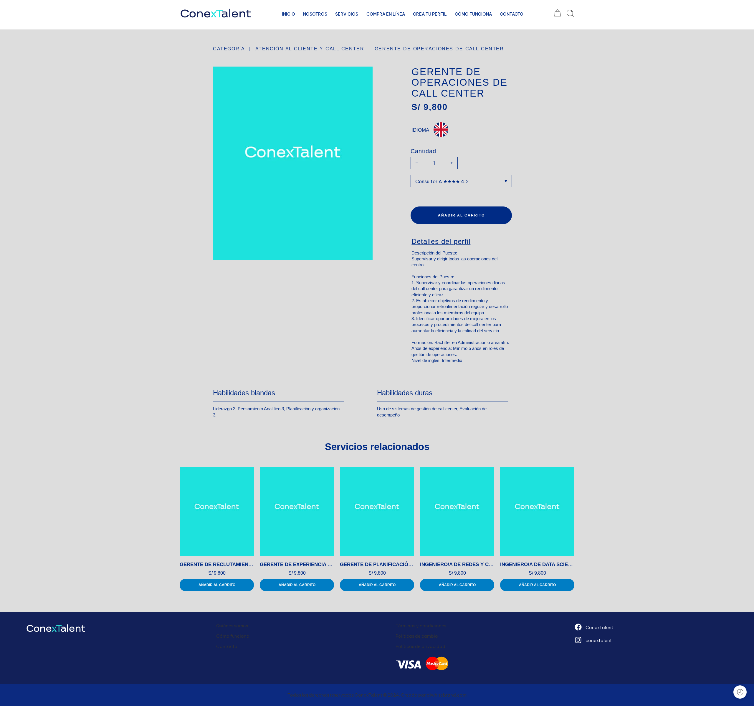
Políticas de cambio (417, 636)
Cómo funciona (232, 636)
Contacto (226, 646)
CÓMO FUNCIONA (473, 14)
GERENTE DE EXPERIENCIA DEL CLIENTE (297, 564)
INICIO (288, 14)
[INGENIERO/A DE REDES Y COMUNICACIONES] (457, 511)
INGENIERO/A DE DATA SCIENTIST (537, 564)
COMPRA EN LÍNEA (385, 14)
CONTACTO (511, 14)
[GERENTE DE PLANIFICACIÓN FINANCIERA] (377, 511)
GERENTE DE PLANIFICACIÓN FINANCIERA (377, 564)
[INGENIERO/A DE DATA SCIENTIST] (537, 511)
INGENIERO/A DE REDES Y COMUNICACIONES (457, 564)
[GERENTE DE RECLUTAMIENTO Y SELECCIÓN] (217, 511)
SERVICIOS (346, 14)
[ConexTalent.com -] (216, 13)
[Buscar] (570, 13)
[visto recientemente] (740, 692)
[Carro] (557, 13)
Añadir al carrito (461, 215)
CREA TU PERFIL (430, 14)
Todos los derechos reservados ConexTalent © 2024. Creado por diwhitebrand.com (377, 695)
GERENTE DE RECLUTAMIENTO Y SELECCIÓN (217, 564)
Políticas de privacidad (420, 646)
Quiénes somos (232, 626)
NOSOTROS (315, 14)
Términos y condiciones (421, 626)
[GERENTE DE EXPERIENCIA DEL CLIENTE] (297, 511)
